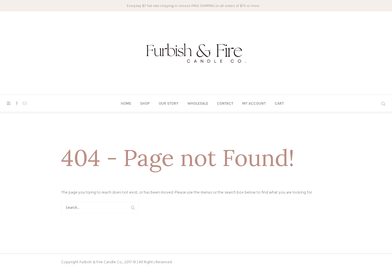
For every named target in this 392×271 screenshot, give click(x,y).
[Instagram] (8, 103)
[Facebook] (17, 103)
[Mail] (25, 103)
